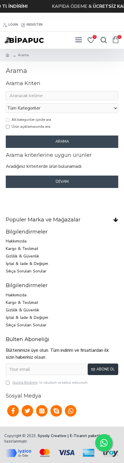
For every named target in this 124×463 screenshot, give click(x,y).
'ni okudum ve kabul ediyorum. (50, 382)
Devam (62, 181)
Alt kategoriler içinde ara (31, 119)
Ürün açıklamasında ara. (31, 126)
